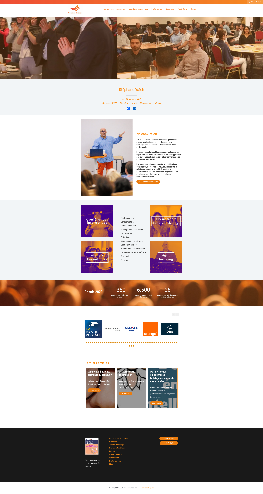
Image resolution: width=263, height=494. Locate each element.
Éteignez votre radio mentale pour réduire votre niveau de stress (161, 374)
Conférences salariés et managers (118, 440)
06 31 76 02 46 (256, 2)
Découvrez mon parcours (148, 182)
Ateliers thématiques (117, 445)
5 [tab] (131, 414)
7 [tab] (136, 414)
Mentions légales (147, 488)
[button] (3, 47)
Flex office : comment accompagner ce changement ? (130, 374)
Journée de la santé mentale (139, 9)
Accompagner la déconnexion (115, 456)
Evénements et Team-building (117, 449)
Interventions (120, 9)
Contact (193, 9)
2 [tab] (125, 414)
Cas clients (170, 9)
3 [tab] (127, 414)
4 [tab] (129, 414)
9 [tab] (140, 414)
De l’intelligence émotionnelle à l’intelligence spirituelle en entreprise (99, 376)
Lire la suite (94, 403)
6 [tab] (134, 414)
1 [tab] (123, 414)
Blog (111, 464)
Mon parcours (109, 9)
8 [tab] (138, 414)
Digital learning (115, 461)
